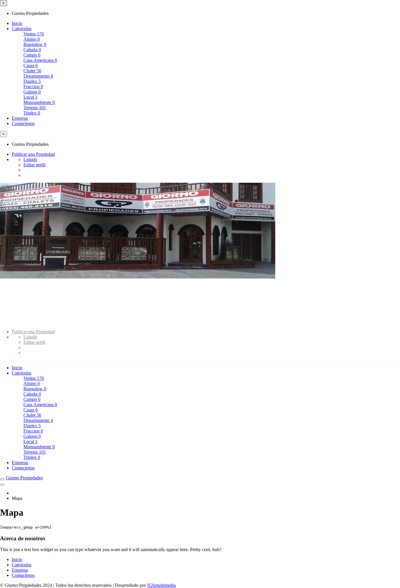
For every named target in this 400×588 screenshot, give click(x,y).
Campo (31, 54)
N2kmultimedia (161, 585)
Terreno (34, 107)
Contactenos (23, 123)
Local (30, 97)
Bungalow (34, 44)
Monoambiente (39, 102)
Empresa (20, 118)
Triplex (31, 112)
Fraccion (33, 86)
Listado (30, 159)
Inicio (17, 23)
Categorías (21, 28)
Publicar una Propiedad (33, 154)
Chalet (32, 70)
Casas (30, 65)
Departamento (38, 76)
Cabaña (32, 49)
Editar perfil (34, 164)
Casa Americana (40, 60)
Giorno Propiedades (24, 477)
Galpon (32, 91)
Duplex (32, 81)
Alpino (31, 39)
